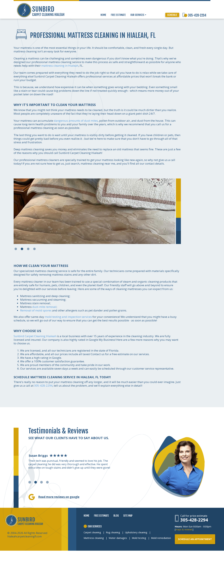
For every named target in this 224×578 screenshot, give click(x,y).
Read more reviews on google (58, 497)
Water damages (118, 538)
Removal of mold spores (35, 310)
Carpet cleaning (92, 532)
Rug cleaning (113, 532)
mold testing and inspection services (68, 317)
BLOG (116, 515)
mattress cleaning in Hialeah (59, 65)
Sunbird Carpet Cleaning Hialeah (35, 336)
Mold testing (139, 538)
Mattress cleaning (94, 538)
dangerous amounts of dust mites (76, 120)
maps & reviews (184, 529)
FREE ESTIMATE (118, 15)
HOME (103, 15)
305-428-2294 (197, 15)
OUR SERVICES (137, 15)
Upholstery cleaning (136, 532)
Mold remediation (161, 538)
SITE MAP (127, 515)
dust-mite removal (44, 307)
